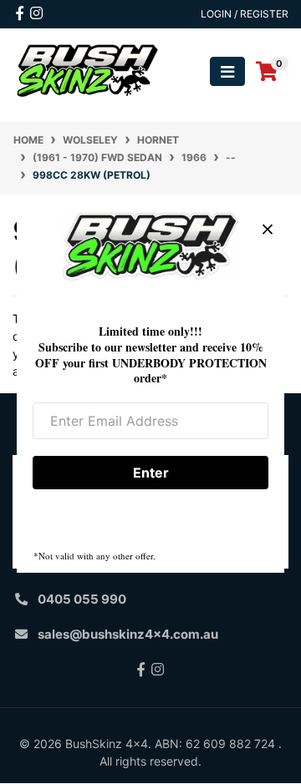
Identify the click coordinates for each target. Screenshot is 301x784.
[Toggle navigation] (227, 71)
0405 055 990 (82, 599)
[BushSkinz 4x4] (88, 70)
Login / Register (244, 14)
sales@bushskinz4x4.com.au (128, 634)
